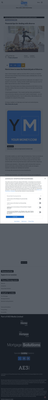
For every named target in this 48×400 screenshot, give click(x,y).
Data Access (24, 221)
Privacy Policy (31, 221)
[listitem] (24, 196)
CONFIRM (15, 216)
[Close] (45, 179)
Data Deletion (17, 221)
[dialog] (24, 200)
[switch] (39, 199)
